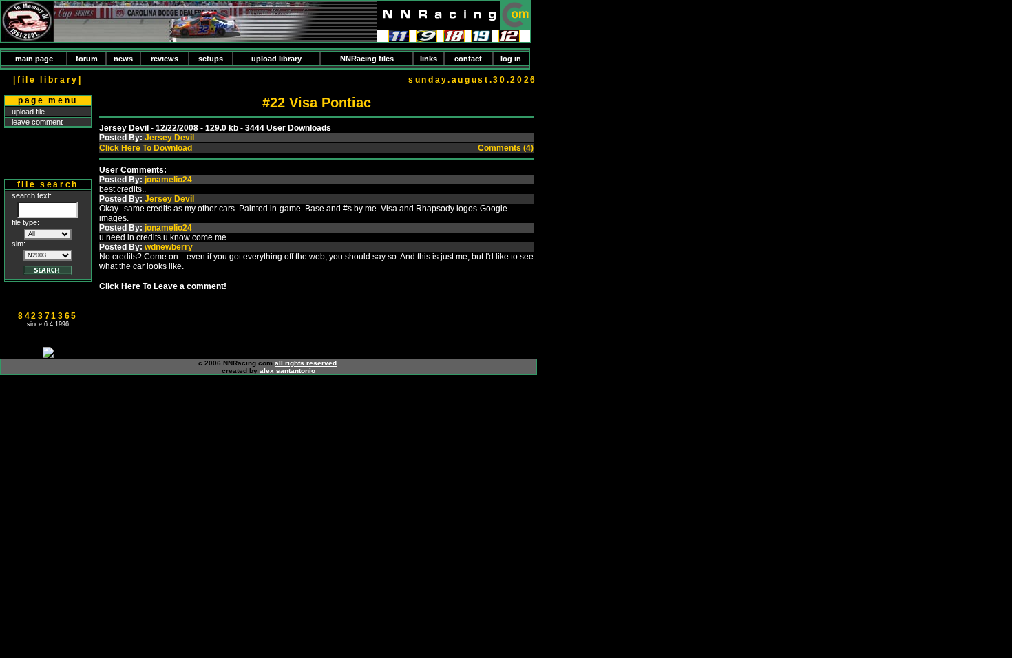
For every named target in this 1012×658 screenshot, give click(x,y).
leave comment (37, 122)
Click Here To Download (145, 148)
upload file (28, 111)
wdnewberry (169, 247)
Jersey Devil (169, 137)
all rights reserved (306, 363)
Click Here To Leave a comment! (162, 286)
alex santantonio (287, 370)
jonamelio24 (168, 179)
